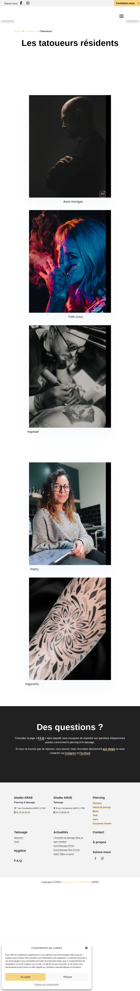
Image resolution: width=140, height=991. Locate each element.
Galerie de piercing (101, 807)
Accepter (25, 976)
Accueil (18, 31)
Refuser (67, 976)
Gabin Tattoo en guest (63, 854)
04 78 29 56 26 (23, 812)
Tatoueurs (18, 838)
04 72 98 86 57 (62, 812)
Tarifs (95, 815)
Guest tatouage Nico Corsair (66, 850)
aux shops (109, 748)
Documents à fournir (102, 823)
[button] (86, 948)
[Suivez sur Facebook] (95, 858)
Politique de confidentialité (46, 984)
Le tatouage (30, 31)
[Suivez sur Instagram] (102, 858)
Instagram (70, 753)
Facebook (84, 753)
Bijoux (96, 811)
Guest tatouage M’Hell (63, 846)
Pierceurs (97, 803)
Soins (95, 819)
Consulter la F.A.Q (68, 764)
